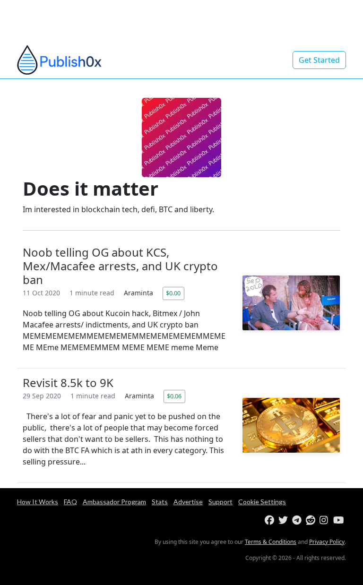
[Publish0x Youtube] (339, 520)
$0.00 (173, 293)
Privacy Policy (327, 542)
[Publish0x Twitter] (284, 520)
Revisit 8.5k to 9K (68, 382)
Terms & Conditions (270, 542)
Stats (160, 502)
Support (220, 502)
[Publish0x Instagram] (325, 520)
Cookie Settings (262, 502)
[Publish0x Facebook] (270, 520)
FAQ (70, 502)
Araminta (139, 292)
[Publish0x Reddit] (312, 520)
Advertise (188, 502)
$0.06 (174, 396)
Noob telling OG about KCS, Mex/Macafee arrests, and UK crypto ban (120, 265)
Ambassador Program (114, 502)
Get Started (319, 60)
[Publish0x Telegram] (298, 520)
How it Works (37, 502)
